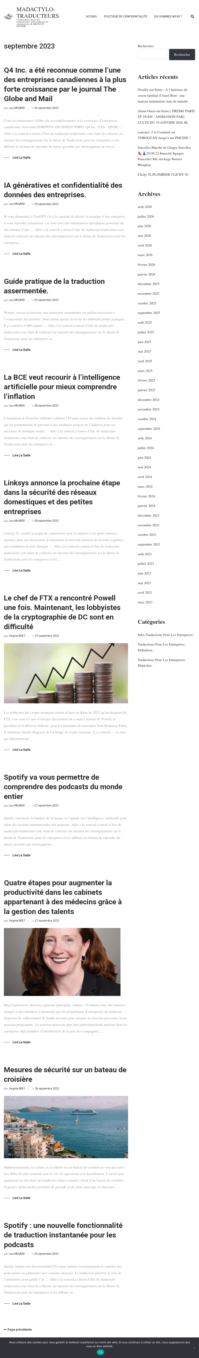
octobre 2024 (147, 418)
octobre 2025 (147, 303)
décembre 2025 (148, 283)
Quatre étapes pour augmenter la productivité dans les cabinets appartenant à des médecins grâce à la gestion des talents (63, 897)
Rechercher (146, 45)
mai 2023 (144, 582)
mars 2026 (145, 254)
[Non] (194, 1348)
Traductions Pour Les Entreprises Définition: (161, 647)
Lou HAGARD (17, 107)
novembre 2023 (148, 525)
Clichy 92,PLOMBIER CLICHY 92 (163, 174)
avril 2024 (145, 476)
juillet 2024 (146, 447)
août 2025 (145, 322)
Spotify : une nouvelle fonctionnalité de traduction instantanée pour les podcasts (63, 1235)
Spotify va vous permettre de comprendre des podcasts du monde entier (63, 786)
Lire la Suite (21, 157)
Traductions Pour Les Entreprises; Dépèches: (162, 662)
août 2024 (145, 438)
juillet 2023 (146, 563)
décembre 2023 (148, 515)
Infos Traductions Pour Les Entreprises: (166, 634)
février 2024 (146, 496)
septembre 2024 (149, 428)
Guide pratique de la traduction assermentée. (54, 286)
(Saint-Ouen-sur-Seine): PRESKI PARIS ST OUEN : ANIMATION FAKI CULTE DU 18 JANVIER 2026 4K (166, 117)
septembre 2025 (149, 312)
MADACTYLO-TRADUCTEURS (38, 12)
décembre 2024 (148, 399)
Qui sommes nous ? (168, 16)
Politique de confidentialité (125, 16)
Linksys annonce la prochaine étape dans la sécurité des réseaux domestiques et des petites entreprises (62, 497)
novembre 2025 (148, 293)
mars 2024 (145, 486)
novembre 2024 (148, 409)
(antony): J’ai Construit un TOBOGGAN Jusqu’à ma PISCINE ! (164, 135)
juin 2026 (144, 225)
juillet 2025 (146, 332)
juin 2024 (144, 457)
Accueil (91, 16)
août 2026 (145, 206)
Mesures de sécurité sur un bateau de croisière (65, 1074)
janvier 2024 (146, 505)
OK (100, 1352)
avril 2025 (145, 361)
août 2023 (145, 554)
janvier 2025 (146, 390)
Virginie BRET (17, 635)
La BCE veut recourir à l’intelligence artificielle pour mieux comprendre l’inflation (62, 387)
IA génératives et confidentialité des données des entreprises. (63, 190)
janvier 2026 (146, 274)
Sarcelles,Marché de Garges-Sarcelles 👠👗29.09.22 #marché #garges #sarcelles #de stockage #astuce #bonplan (164, 156)
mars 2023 (145, 602)
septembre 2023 (149, 544)
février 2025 (146, 380)
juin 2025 (144, 341)
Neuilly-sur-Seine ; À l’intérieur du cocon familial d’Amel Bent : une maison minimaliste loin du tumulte (163, 95)
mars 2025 (145, 370)
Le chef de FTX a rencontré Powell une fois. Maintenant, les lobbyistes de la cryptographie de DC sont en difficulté (62, 612)
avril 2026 (145, 245)
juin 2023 (144, 573)
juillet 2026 (146, 216)
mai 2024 (144, 467)
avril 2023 (145, 592)
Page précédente (20, 1329)
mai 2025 (144, 351)
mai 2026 (144, 235)
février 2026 (146, 264)
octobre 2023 (147, 534)
